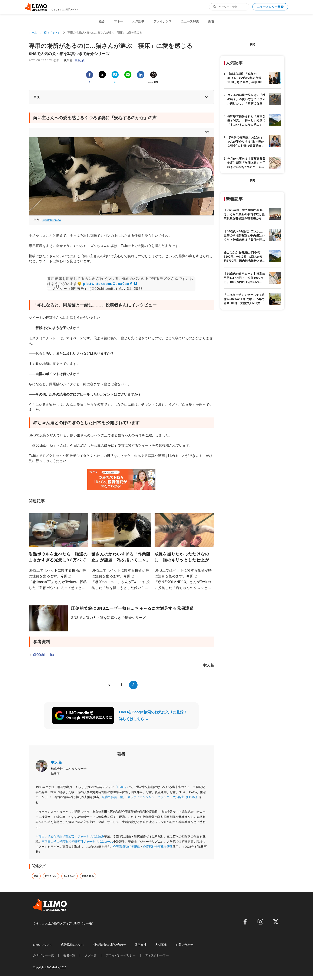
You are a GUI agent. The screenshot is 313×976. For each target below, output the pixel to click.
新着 (211, 21)
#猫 (36, 876)
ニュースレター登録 (270, 7)
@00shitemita (51, 220)
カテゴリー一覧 (43, 955)
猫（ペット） (52, 32)
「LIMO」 (120, 787)
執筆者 (74, 60)
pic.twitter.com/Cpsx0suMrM (110, 284)
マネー (118, 21)
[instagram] (260, 921)
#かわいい (69, 876)
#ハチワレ (51, 876)
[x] (275, 921)
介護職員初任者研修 (126, 846)
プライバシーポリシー (121, 955)
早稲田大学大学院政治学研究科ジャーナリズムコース (77, 841)
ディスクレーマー (157, 955)
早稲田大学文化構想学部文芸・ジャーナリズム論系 (70, 836)
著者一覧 (69, 955)
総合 (102, 21)
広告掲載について (73, 944)
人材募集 (161, 944)
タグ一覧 (90, 955)
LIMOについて (42, 944)
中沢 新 (56, 762)
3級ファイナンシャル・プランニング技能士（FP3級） (162, 797)
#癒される (88, 876)
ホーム (33, 32)
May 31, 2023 (130, 288)
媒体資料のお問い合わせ (109, 944)
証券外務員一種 (112, 797)
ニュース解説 (190, 21)
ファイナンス (163, 21)
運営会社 (140, 944)
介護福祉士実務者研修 (158, 846)
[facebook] (245, 921)
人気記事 (138, 21)
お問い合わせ (184, 944)
